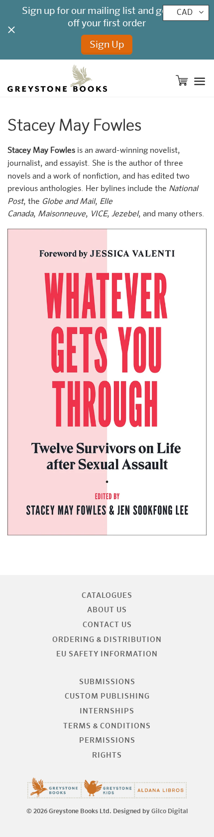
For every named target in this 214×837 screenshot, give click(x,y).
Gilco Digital (169, 811)
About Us (107, 610)
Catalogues (107, 595)
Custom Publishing (107, 696)
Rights (107, 755)
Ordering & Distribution (107, 640)
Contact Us (107, 625)
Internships (107, 711)
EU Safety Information (107, 654)
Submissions (107, 682)
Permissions (107, 740)
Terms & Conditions (107, 726)
